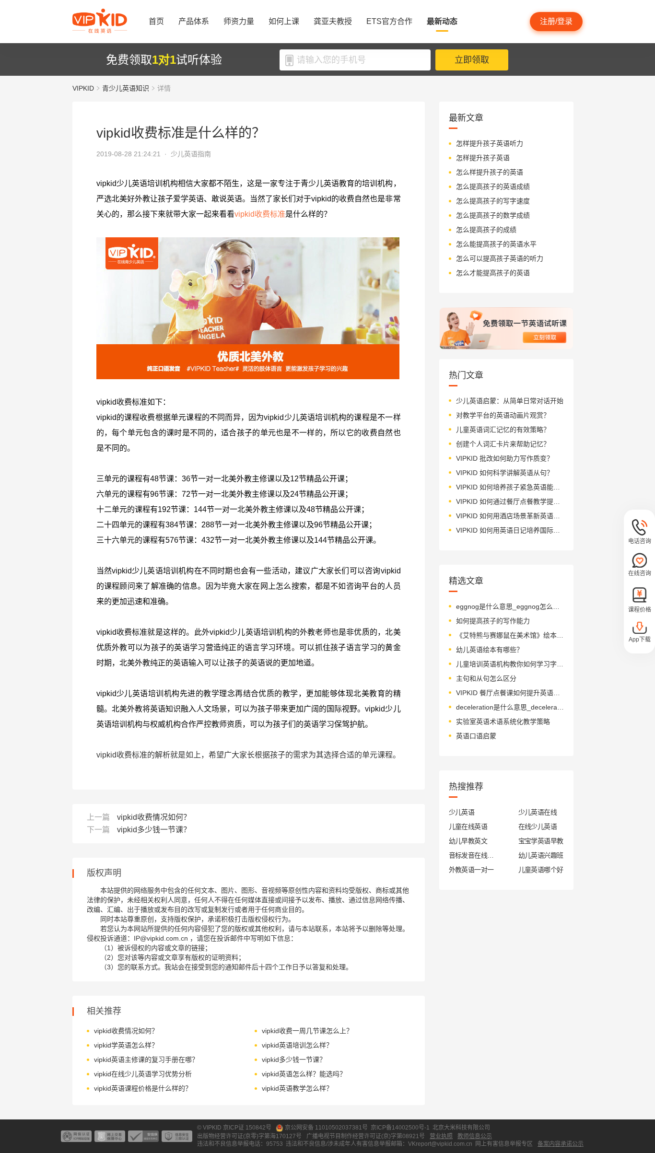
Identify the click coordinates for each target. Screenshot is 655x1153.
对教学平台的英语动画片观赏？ (503, 415)
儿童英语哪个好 (540, 869)
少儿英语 (462, 812)
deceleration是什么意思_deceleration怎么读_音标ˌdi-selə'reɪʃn (510, 707)
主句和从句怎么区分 (486, 678)
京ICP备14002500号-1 (400, 1127)
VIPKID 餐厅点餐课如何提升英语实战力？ (510, 693)
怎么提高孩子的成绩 (486, 229)
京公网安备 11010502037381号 (326, 1127)
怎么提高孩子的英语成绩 (493, 186)
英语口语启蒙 (476, 736)
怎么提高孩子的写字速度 (493, 201)
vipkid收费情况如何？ (154, 817)
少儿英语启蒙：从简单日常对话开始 (509, 401)
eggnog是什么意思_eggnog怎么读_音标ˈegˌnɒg (510, 606)
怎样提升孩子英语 (483, 158)
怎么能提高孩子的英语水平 (496, 244)
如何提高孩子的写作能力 (493, 621)
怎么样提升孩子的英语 (489, 172)
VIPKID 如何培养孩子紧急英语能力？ (510, 487)
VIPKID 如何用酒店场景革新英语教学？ (510, 516)
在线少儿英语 (537, 826)
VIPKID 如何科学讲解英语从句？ (504, 473)
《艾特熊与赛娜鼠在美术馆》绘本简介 (510, 635)
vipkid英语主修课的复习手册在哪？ (146, 1059)
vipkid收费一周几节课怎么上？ (307, 1031)
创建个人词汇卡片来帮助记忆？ (503, 444)
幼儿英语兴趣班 (540, 855)
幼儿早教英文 (468, 841)
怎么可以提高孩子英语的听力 (499, 258)
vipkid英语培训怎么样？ (297, 1045)
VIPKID (83, 88)
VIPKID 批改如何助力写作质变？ (504, 458)
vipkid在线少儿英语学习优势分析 (143, 1074)
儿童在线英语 (468, 826)
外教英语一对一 (471, 869)
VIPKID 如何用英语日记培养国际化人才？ (510, 530)
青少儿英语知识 (125, 88)
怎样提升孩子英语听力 (489, 143)
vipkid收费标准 (259, 214)
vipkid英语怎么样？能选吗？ (304, 1074)
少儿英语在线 (537, 812)
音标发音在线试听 (471, 855)
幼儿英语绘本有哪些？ (489, 649)
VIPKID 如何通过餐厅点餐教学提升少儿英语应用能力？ (510, 501)
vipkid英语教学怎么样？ (297, 1088)
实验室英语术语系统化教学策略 (503, 721)
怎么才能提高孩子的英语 (493, 273)
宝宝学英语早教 (540, 841)
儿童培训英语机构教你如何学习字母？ (510, 664)
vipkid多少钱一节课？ (154, 830)
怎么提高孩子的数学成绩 (493, 215)
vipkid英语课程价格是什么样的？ (143, 1088)
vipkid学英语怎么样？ (126, 1045)
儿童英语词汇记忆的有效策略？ (503, 429)
